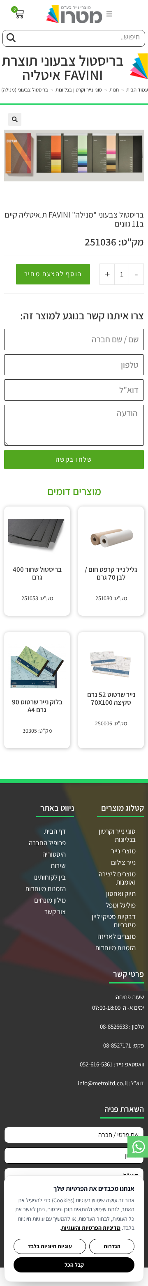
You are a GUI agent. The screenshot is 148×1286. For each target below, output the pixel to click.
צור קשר (55, 911)
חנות (114, 89)
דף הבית (55, 831)
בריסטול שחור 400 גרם (37, 573)
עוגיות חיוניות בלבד (50, 1246)
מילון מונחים (50, 900)
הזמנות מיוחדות (115, 947)
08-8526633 (114, 1026)
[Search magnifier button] (10, 36)
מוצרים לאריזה (116, 936)
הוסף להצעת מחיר (53, 273)
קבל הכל (74, 1264)
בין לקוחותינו (49, 877)
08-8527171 (117, 1045)
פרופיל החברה (47, 842)
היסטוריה (54, 854)
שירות (58, 865)
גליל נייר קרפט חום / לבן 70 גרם (111, 573)
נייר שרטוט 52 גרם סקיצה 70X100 (111, 698)
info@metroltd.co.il (103, 1083)
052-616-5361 (96, 1064)
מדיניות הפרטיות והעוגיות (90, 1227)
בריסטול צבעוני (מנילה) (24, 89)
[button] (109, 14)
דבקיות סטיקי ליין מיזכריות (114, 920)
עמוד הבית (137, 89)
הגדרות (112, 1246)
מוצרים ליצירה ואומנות (117, 878)
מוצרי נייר (123, 850)
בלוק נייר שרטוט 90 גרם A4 (37, 706)
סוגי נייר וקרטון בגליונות (79, 89)
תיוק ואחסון (121, 893)
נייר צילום (123, 862)
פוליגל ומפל (121, 905)
